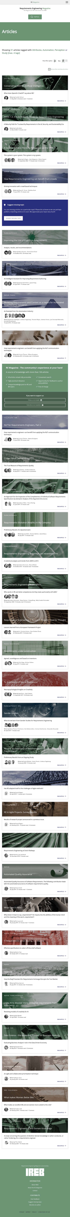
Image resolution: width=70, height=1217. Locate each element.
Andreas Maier (23, 503)
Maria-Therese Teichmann (16, 729)
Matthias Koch (32, 190)
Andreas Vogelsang (26, 319)
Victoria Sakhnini (34, 534)
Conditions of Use (44, 1212)
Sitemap (21, 1212)
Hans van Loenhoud (20, 854)
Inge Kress (21, 693)
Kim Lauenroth (19, 921)
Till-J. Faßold (18, 1142)
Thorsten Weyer (36, 319)
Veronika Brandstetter (10, 321)
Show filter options (48, 61)
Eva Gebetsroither (29, 729)
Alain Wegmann (33, 159)
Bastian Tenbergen (14, 319)
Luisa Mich (26, 534)
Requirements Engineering (35, 9)
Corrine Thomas (23, 354)
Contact (35, 1190)
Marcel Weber (33, 565)
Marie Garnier (22, 251)
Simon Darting (31, 503)
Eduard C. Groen (23, 190)
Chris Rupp (22, 662)
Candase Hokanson (30, 469)
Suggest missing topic (13, 218)
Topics (36, 17)
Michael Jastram (19, 983)
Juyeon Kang (33, 283)
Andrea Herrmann (24, 565)
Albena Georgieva (33, 354)
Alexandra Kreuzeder (53, 729)
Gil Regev (26, 159)
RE (35, 2)
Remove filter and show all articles (59, 69)
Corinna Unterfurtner (41, 729)
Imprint (28, 1212)
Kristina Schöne (29, 662)
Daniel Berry (43, 534)
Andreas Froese (45, 319)
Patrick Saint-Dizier (32, 251)
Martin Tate (18, 952)
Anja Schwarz (28, 693)
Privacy (34, 1212)
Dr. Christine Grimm (24, 631)
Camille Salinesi (19, 97)
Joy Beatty (21, 469)
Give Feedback (35, 1199)
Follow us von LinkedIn (34, 400)
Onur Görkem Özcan (35, 631)
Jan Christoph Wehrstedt (57, 319)
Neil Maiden (18, 1015)
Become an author (35, 1205)
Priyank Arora (19, 1046)
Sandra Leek (18, 1109)
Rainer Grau (18, 1077)
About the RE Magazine (35, 1187)
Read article (60, 101)
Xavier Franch (36, 761)
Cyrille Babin (18, 128)
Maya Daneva (24, 600)
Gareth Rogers (19, 792)
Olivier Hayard (42, 159)
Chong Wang (31, 600)
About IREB (35, 1185)
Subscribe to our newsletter (34, 405)
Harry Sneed (18, 888)
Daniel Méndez (27, 761)
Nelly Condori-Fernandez (42, 600)
